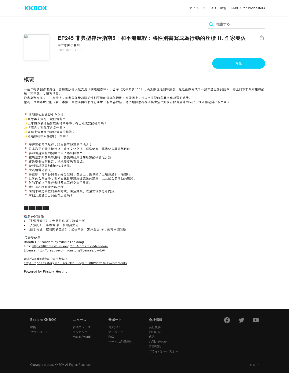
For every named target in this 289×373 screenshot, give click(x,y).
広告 (152, 336)
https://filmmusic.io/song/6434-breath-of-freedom (70, 246)
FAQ (212, 8)
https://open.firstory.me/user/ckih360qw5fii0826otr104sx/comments (75, 263)
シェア (261, 38)
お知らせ (155, 332)
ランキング (80, 332)
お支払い (114, 327)
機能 (223, 8)
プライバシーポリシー (164, 351)
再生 (238, 63)
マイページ (197, 8)
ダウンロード (39, 332)
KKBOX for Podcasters (248, 8)
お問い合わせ (158, 341)
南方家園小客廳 (69, 45)
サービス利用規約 (120, 341)
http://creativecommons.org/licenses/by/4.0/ (71, 250)
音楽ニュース (82, 327)
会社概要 (155, 327)
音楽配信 (155, 346)
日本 (252, 364)
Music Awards (82, 336)
